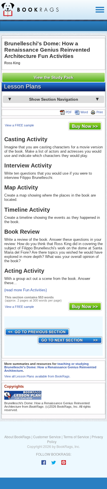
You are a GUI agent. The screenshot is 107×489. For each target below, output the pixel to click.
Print (99, 112)
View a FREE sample (19, 125)
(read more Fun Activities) (25, 290)
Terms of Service (76, 436)
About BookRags (17, 436)
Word (84, 112)
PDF (69, 112)
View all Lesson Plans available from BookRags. (37, 376)
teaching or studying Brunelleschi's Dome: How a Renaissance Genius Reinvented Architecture (50, 367)
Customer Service (47, 436)
